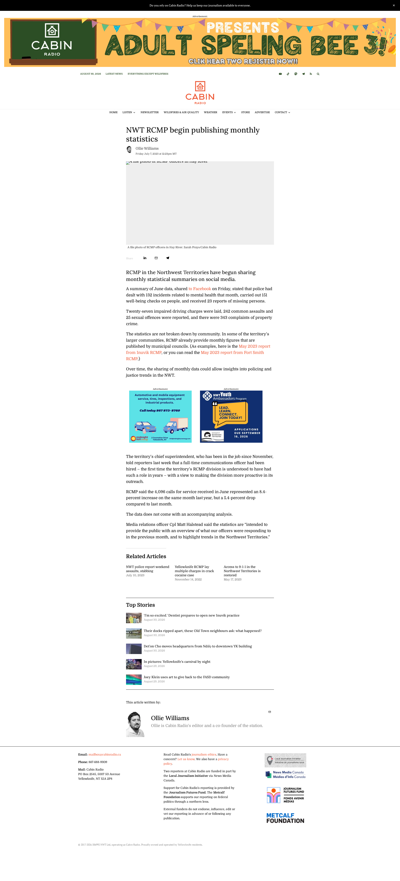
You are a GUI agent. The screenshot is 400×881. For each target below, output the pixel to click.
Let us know (186, 759)
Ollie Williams (147, 148)
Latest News (114, 74)
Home (113, 112)
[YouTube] (280, 73)
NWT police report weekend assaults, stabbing (147, 569)
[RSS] (310, 73)
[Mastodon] (296, 73)
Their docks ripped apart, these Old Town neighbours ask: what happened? (203, 631)
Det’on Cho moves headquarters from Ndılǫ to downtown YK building (198, 646)
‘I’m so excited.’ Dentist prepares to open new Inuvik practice (192, 615)
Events (227, 112)
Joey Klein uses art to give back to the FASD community (187, 677)
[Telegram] (303, 73)
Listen (127, 112)
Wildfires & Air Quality (181, 112)
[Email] (156, 257)
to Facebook (200, 289)
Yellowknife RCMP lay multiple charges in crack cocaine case (194, 571)
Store (245, 112)
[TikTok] (288, 73)
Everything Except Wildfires (148, 74)
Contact (281, 112)
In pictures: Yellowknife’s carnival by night (177, 661)
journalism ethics (204, 754)
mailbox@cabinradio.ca (105, 754)
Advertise (262, 112)
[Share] (145, 257)
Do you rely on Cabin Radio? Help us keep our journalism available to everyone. (200, 5)
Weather (210, 112)
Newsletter (150, 112)
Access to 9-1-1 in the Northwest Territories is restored (242, 571)
